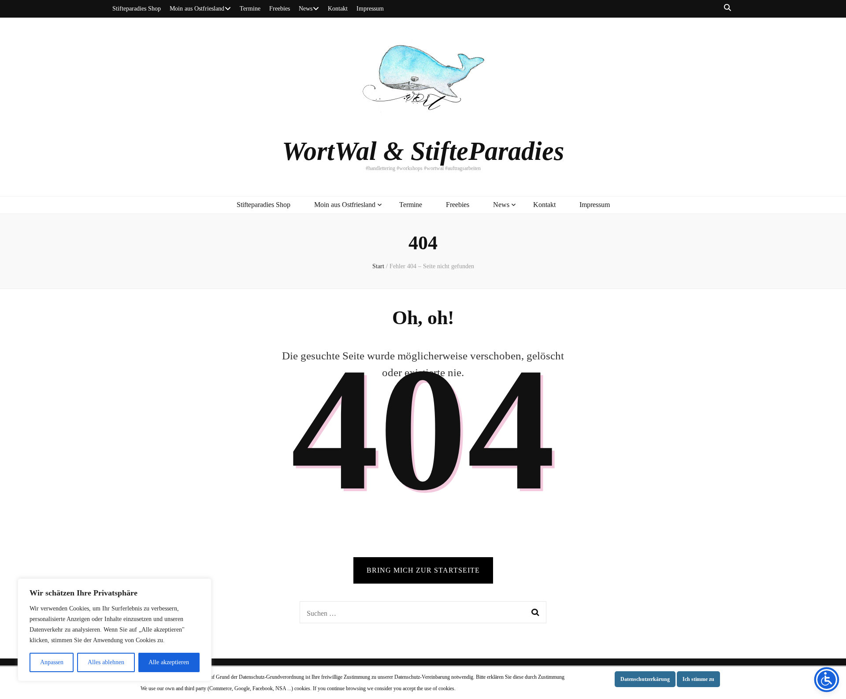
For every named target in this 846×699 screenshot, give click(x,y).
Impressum (370, 8)
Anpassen (51, 662)
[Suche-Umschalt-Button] (727, 8)
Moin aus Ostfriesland (197, 8)
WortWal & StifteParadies (423, 151)
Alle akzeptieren (168, 662)
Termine (250, 8)
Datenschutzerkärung (645, 679)
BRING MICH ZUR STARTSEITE (423, 570)
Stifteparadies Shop (136, 8)
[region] (115, 629)
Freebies (279, 8)
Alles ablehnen (106, 662)
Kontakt (338, 8)
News (305, 8)
